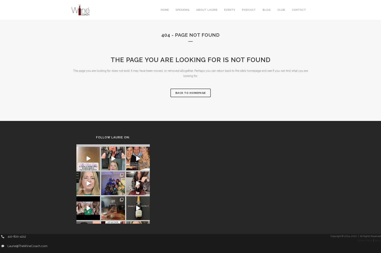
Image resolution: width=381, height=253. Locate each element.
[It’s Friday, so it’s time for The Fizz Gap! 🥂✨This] (88, 208)
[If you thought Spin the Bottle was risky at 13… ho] (138, 208)
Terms (377, 240)
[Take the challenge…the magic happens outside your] (138, 158)
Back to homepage (190, 92)
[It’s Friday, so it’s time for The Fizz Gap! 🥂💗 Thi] (88, 158)
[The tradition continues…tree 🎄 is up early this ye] (113, 183)
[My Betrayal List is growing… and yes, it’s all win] (138, 183)
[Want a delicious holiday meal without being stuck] (113, 158)
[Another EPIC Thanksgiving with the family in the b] (113, 208)
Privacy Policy (365, 240)
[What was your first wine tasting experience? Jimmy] (88, 183)
